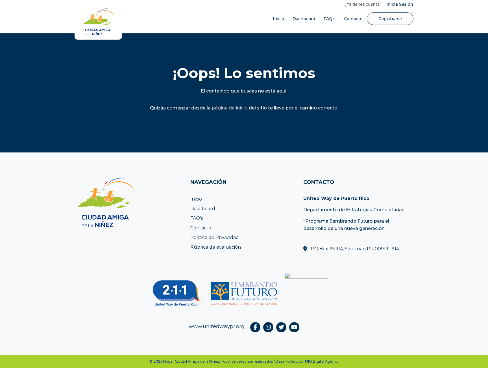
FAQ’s (330, 18)
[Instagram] (268, 327)
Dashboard (304, 18)
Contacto (353, 18)
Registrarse (390, 18)
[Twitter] (281, 327)
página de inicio (230, 108)
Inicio (278, 18)
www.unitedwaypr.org (217, 326)
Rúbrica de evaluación (215, 247)
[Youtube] (294, 327)
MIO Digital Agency (322, 361)
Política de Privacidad (214, 237)
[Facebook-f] (255, 327)
